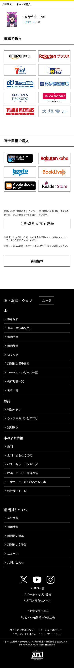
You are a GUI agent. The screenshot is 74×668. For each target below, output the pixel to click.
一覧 (48, 300)
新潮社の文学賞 (17, 544)
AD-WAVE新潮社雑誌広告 (39, 617)
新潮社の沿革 (15, 535)
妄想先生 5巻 (35, 17)
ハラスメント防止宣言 (24, 633)
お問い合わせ (15, 562)
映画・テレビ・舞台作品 (22, 473)
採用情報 (12, 526)
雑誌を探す (14, 409)
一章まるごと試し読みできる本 (26, 482)
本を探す (12, 319)
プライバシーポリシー (50, 629)
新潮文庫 (12, 336)
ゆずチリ (30, 22)
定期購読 (12, 427)
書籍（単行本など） (19, 328)
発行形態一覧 (15, 381)
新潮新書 (12, 345)
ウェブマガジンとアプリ (22, 418)
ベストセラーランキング (22, 464)
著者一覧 (12, 390)
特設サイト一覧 (17, 490)
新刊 (10, 446)
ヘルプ (41, 633)
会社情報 (12, 518)
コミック (12, 354)
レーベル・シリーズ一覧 (22, 372)
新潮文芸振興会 (39, 610)
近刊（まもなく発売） (21, 455)
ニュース (12, 553)
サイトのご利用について (23, 629)
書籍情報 (37, 261)
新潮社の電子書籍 (18, 363)
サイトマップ (54, 633)
